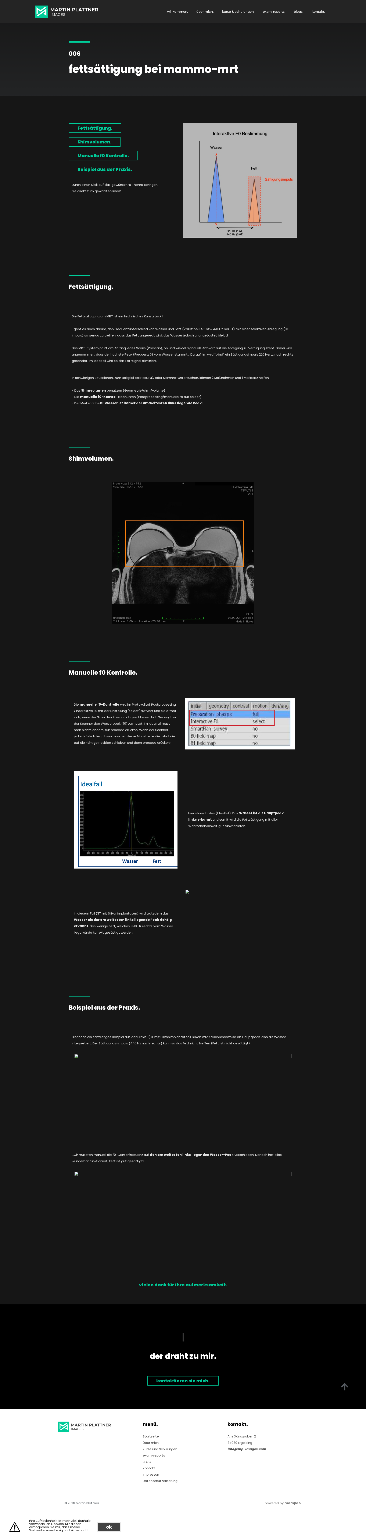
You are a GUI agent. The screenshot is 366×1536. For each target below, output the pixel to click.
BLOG (147, 1462)
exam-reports (154, 1455)
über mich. (205, 12)
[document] (183, 1525)
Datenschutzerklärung (160, 1481)
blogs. (298, 12)
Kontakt (149, 1468)
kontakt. (318, 12)
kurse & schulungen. (238, 12)
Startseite (151, 1436)
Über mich (151, 1442)
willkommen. (177, 12)
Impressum (151, 1474)
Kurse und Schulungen (160, 1449)
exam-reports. (274, 12)
